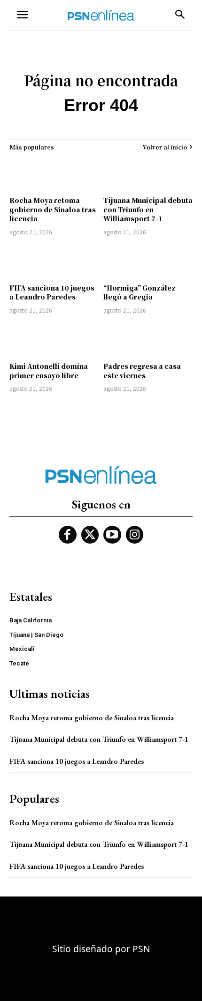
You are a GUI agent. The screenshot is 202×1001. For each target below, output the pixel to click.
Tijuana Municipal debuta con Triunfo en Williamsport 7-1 (148, 209)
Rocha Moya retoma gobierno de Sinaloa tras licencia (52, 209)
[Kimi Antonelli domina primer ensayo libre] (54, 339)
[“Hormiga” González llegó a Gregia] (148, 261)
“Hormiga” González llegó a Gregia (139, 292)
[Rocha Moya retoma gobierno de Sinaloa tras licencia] (54, 173)
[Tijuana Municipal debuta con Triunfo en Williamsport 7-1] (148, 173)
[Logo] (101, 15)
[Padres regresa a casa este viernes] (148, 339)
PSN (141, 948)
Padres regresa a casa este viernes (142, 370)
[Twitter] (90, 535)
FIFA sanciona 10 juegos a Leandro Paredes (51, 292)
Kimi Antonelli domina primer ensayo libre (48, 370)
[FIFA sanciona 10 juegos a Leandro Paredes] (54, 261)
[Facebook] (68, 535)
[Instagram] (135, 535)
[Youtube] (112, 535)
